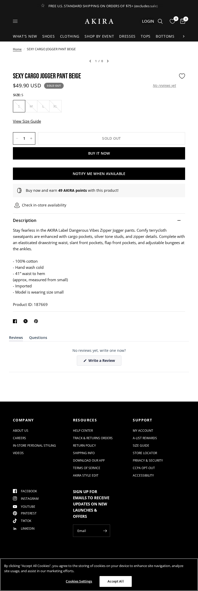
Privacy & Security (148, 460)
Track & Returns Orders (93, 438)
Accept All (115, 581)
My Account (143, 430)
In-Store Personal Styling (34, 445)
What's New (25, 36)
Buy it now (99, 153)
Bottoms (165, 36)
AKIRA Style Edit (85, 475)
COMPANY (23, 420)
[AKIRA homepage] (99, 21)
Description (25, 220)
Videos (18, 453)
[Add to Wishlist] (182, 76)
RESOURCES (85, 420)
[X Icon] (26, 321)
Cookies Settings (79, 581)
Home (17, 49)
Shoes (48, 36)
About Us (20, 430)
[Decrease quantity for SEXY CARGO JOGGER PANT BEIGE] (17, 138)
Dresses (127, 36)
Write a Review (102, 362)
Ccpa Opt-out (144, 468)
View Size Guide (27, 121)
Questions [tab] (38, 338)
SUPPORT (142, 420)
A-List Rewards (145, 438)
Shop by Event (99, 36)
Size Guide (141, 445)
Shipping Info (84, 453)
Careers (19, 438)
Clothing (70, 36)
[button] (164, 85)
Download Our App (89, 460)
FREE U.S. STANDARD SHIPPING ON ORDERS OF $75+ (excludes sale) (103, 6)
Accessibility (143, 475)
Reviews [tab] (16, 338)
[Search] (160, 21)
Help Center (83, 430)
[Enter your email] (105, 531)
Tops (146, 36)
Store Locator (145, 453)
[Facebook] (16, 321)
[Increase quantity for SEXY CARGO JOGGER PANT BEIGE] (31, 138)
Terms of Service (86, 468)
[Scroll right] (183, 36)
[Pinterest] (37, 321)
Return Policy (84, 445)
